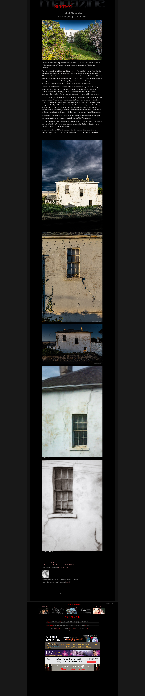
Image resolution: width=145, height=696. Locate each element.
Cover (53, 621)
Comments (62, 625)
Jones (67, 622)
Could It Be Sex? (44, 606)
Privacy (79, 625)
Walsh (83, 622)
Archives (81, 624)
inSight (71, 621)
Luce (71, 622)
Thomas (79, 622)
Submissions (61, 624)
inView (67, 621)
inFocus (63, 621)
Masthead (55, 624)
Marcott (75, 622)
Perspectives (77, 621)
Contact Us (56, 625)
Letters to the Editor (63, 567)
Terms (83, 625)
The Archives (71, 628)
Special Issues (84, 621)
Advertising (74, 625)
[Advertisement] (72, 675)
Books (85, 624)
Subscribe (68, 625)
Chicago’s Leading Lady (71, 607)
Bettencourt (62, 622)
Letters (87, 625)
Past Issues (67, 624)
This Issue (57, 621)
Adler (53, 622)
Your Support (74, 624)
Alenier (57, 622)
